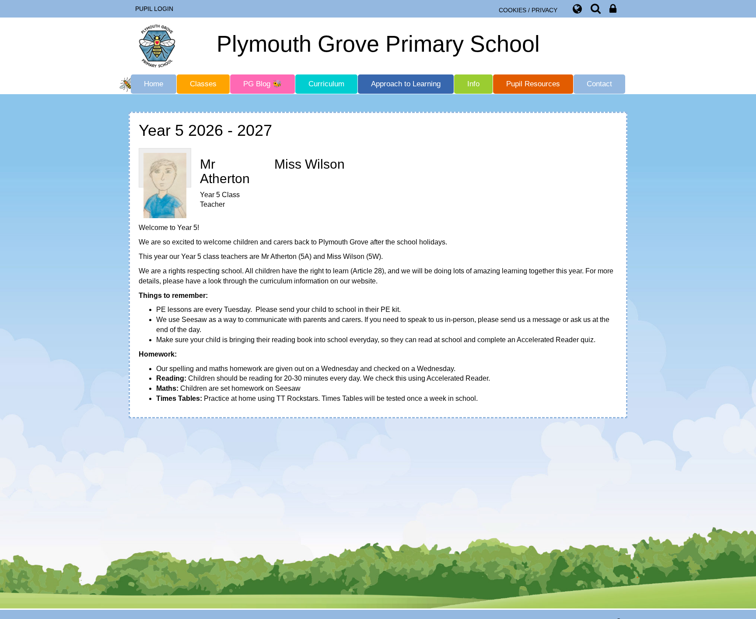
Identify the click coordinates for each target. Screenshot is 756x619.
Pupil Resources (533, 84)
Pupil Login (154, 8)
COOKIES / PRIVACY (528, 10)
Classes (203, 84)
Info (473, 84)
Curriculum (326, 84)
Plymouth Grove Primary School (378, 44)
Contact (599, 84)
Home (153, 84)
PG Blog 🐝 (262, 84)
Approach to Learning (406, 84)
